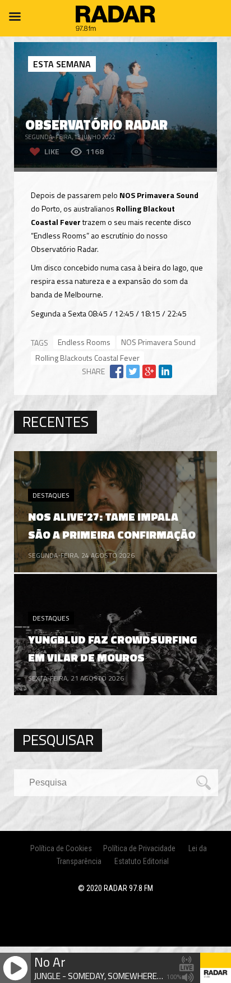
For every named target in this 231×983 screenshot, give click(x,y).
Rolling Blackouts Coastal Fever (87, 358)
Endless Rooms (84, 342)
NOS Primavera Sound (158, 342)
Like (51, 151)
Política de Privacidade (139, 848)
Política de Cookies (61, 848)
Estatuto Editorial (141, 861)
